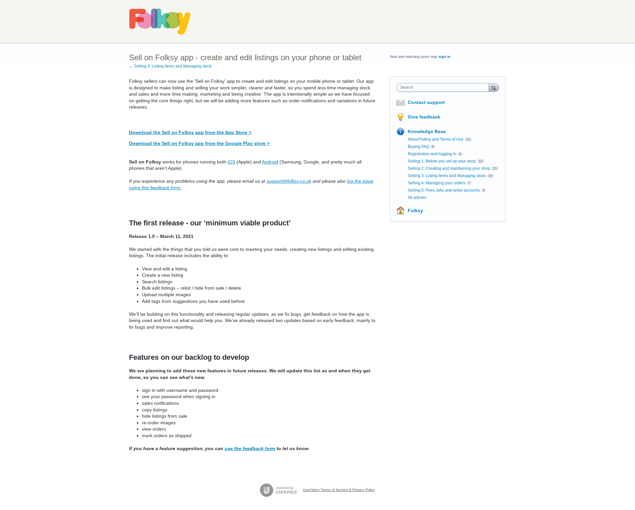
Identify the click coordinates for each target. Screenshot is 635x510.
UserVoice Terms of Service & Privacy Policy (339, 490)
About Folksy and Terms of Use (435, 139)
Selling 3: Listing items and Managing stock (447, 175)
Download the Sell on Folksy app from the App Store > (190, 132)
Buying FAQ (418, 146)
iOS (231, 161)
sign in (444, 57)
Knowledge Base (427, 131)
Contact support (426, 102)
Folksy (415, 210)
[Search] (493, 87)
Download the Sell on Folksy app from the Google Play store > (199, 143)
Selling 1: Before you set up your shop (442, 161)
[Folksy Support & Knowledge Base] (160, 21)
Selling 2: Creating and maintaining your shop (449, 168)
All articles (417, 197)
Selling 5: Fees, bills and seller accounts (444, 190)
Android (270, 161)
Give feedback (424, 116)
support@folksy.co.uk (289, 181)
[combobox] (444, 87)
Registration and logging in (432, 154)
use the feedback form (250, 448)
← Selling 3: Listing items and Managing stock (170, 66)
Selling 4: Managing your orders (436, 183)
